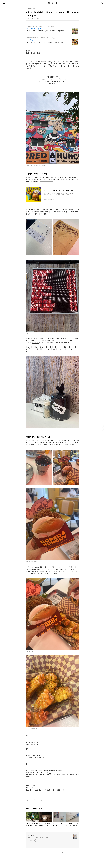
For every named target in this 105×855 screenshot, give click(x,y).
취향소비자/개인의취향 (30, 8)
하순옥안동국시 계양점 (33, 40)
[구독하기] (102, 429)
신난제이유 (52, 3)
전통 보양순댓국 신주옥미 (34, 29)
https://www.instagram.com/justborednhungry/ (48, 770)
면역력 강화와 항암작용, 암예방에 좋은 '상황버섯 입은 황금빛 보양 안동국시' (45, 42)
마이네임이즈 (35, 343)
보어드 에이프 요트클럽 (52, 179)
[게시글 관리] (32, 800)
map (50, 773)
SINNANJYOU (57, 852)
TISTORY (48, 852)
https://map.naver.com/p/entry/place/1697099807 (39, 37)
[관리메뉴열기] (102, 426)
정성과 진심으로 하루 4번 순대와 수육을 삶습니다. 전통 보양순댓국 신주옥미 (45, 31)
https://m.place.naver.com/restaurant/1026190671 (39, 26)
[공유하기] (30, 800)
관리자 (63, 852)
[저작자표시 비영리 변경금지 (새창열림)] (42, 800)
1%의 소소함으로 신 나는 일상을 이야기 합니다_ (38, 837)
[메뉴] (4, 3)
